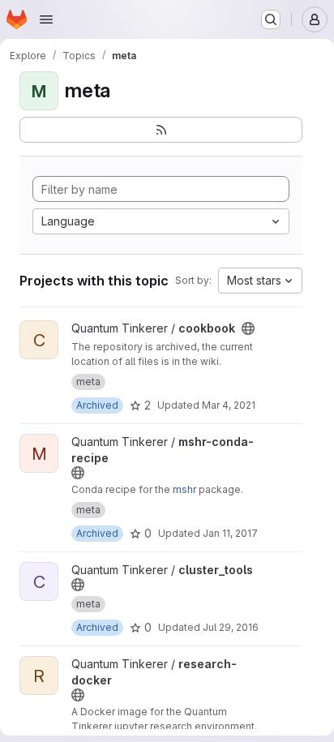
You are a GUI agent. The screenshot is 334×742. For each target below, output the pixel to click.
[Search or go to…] (270, 19)
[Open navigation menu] (46, 19)
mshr (184, 489)
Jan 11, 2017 (230, 533)
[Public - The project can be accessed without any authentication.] (248, 328)
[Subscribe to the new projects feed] (160, 130)
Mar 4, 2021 (228, 405)
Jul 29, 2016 (231, 627)
